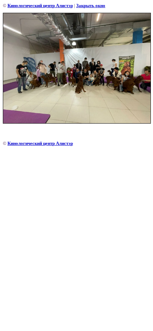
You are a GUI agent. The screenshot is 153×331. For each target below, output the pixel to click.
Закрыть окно (90, 5)
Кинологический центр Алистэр (40, 5)
